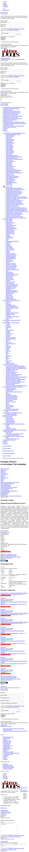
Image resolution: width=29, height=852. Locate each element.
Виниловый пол (16, 113)
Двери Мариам (9, 149)
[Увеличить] (11, 495)
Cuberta (7, 251)
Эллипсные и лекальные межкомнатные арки (16, 385)
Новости (5, 4)
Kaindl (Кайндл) (9, 226)
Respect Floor (9, 360)
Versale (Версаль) (10, 261)
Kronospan (8, 326)
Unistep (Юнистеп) (10, 232)
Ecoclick (8, 332)
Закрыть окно (4, 47)
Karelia (7, 302)
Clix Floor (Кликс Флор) (11, 267)
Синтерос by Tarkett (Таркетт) (13, 316)
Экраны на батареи (10, 384)
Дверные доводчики (10, 388)
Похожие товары (4, 491)
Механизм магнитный (11, 395)
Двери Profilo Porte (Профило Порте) (14, 159)
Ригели (7, 404)
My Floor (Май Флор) (11, 258)
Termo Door (15, 195)
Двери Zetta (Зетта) (20, 189)
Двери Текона (9, 185)
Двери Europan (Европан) (12, 157)
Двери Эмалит (9, 141)
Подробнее (3, 598)
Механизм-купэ (9, 400)
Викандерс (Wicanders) (11, 428)
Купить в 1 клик (13, 554)
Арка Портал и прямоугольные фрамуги (15, 365)
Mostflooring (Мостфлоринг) (12, 274)
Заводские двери (19, 216)
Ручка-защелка (9, 405)
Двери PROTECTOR (22, 210)
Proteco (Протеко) (10, 230)
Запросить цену (12, 849)
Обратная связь (4, 810)
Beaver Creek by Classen (11, 265)
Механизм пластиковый (11, 398)
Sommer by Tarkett (10, 231)
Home (7, 270)
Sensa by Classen (9, 296)
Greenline (8, 310)
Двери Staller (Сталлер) (23, 211)
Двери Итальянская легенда (12, 171)
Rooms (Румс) (9, 295)
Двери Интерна (9, 148)
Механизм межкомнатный (12, 396)
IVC (7, 359)
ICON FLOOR (9, 333)
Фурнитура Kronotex (10, 421)
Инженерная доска (17, 118)
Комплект (3, 484)
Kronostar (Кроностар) (11, 227)
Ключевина (8, 394)
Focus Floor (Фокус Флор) (12, 306)
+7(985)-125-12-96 (5, 59)
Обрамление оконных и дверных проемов (15, 379)
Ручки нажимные (10, 406)
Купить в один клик (15, 836)
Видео (2, 494)
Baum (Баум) (9, 301)
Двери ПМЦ (9, 183)
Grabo (7, 349)
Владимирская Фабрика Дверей (13, 134)
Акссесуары (13, 127)
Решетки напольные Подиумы (13, 383)
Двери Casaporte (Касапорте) (12, 176)
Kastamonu (8, 289)
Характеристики (4, 487)
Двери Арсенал (9, 160)
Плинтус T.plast (9, 420)
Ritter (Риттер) (9, 277)
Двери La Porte (9, 167)
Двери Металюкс (19, 214)
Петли (7, 402)
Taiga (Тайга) (9, 259)
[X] (7, 561)
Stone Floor (8, 346)
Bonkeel (8, 238)
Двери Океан (9, 162)
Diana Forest (8, 309)
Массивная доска (16, 112)
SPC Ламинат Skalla (10, 337)
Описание (3, 486)
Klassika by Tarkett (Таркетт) (12, 307)
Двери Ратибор (17, 201)
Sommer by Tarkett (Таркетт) (12, 312)
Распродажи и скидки (8, 766)
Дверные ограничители (11, 389)
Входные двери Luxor (22, 209)
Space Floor (8, 327)
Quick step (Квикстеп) (11, 263)
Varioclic (8, 243)
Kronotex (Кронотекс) (11, 257)
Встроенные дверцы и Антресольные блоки (16, 368)
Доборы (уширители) (11, 373)
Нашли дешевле (12, 555)
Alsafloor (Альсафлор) (11, 264)
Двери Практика (10, 140)
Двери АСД (15, 205)
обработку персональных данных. (16, 28)
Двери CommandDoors (23, 198)
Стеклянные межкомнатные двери (11, 753)
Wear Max (8, 347)
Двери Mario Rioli (10, 178)
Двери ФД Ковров (10, 151)
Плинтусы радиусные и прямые (13, 380)
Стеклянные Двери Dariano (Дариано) (14, 433)
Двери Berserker (18, 188)
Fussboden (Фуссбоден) (11, 286)
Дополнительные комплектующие (14, 391)
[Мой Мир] (5, 561)
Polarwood (8, 311)
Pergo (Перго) (9, 294)
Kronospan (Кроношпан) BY (12, 241)
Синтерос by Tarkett (10, 281)
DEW (7, 357)
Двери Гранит (17, 190)
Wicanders (8, 427)
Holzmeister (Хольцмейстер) (12, 269)
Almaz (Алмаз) (9, 247)
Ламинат (11, 109)
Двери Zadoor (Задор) (11, 180)
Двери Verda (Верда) (10, 168)
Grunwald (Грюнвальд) (11, 225)
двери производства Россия (12, 438)
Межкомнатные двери (20, 107)
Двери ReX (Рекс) (20, 204)
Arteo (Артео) (9, 221)
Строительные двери (19, 125)
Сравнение (10, 599)
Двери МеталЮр (19, 191)
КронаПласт (9, 356)
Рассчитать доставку (16, 556)
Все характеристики (5, 532)
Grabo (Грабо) (9, 317)
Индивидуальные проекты (12, 375)
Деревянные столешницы (12, 372)
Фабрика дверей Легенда (11, 155)
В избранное (3, 600)
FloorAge (8, 325)
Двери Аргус (16, 199)
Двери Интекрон (19, 200)
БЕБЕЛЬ (8, 262)
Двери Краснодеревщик (11, 182)
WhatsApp (7, 58)
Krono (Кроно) (9, 272)
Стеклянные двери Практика (12, 435)
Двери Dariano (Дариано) (11, 177)
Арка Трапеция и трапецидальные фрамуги (16, 367)
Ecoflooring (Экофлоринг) (12, 285)
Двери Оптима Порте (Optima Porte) (14, 172)
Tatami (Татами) (9, 298)
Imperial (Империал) (10, 288)
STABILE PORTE (10, 143)
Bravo (7, 411)
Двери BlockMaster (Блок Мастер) (13, 156)
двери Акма (8, 432)
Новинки (5, 763)
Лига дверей (9, 154)
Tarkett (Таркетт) (9, 278)
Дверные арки (14, 117)
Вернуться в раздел (5, 482)
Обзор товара (4, 483)
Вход (4, 9)
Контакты (5, 6)
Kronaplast (8, 335)
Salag (7, 352)
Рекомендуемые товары (8, 767)
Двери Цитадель (18, 203)
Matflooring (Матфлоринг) (12, 291)
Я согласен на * (13, 835)
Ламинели (8, 280)
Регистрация (6, 10)
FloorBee (8, 252)
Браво (7, 437)
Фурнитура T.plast (10, 422)
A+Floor (8, 323)
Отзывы (2, 489)
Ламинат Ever (9, 246)
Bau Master (8, 236)
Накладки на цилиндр (11, 401)
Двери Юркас (9, 165)
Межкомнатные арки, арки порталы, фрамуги (16, 377)
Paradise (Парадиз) (10, 275)
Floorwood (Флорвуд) (11, 268)
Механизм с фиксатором (11, 399)
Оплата (5, 129)
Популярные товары (8, 765)
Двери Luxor (9, 144)
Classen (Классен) (10, 249)
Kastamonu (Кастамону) (11, 254)
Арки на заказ (14, 114)
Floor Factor (8, 342)
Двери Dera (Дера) (10, 135)
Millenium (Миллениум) (11, 228)
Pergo (7, 344)
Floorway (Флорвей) (10, 253)
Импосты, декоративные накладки (14, 374)
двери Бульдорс (18, 212)
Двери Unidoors (9, 145)
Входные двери (15, 108)
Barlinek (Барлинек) (10, 314)
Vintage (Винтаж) (10, 279)
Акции (4, 2)
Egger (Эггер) (9, 223)
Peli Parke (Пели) (10, 293)
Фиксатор (8, 407)
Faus (7, 240)
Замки (7, 393)
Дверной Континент (21, 207)
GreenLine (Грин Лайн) (11, 414)
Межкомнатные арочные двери (13, 378)
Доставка (5, 5)
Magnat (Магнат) (10, 273)
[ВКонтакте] (1, 561)
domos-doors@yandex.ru (24, 791)
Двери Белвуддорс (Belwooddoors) (14, 170)
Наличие (3, 492)
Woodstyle (8, 244)
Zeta (7, 354)
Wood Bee (8, 315)
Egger (7, 341)
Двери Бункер (17, 194)
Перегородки (14, 119)
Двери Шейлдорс (10, 152)
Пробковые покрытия (20, 122)
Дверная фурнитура (18, 116)
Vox (7, 328)
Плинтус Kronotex (10, 418)
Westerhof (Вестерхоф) (11, 299)
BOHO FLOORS (10, 237)
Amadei (7, 235)
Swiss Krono (8, 242)
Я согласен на (13, 28)
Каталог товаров (4, 103)
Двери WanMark (9, 146)
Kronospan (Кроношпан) (11, 290)
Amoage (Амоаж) (10, 283)
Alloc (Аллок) (9, 220)
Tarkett (7, 319)
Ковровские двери (10, 175)
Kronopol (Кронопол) (11, 256)
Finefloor (8, 358)
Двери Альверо (9, 136)
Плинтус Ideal (9, 417)
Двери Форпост (18, 193)
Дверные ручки (9, 390)
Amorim (8, 425)
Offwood (8, 336)
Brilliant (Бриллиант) (10, 222)
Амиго (7, 321)
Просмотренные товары (6, 726)
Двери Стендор (9, 173)
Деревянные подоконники (12, 369)
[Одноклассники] (3, 561)
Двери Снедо (16, 206)
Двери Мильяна (9, 150)
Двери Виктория (10, 181)
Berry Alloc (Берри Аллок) (12, 284)
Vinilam (7, 362)
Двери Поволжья (10, 139)
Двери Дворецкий (10, 161)
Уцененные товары (7, 768)
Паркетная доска (16, 111)
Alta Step (8, 339)
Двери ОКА (8, 138)
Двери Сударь (17, 215)
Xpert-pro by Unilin (10, 233)
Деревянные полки (10, 370)
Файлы (2, 493)
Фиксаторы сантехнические (12, 409)
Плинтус (11, 120)
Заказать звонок (4, 12)
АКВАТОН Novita (10, 363)
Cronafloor (8, 331)
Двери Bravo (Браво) (10, 166)
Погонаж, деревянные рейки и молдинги (15, 381)
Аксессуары (3, 488)
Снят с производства (6, 551)
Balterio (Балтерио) (10, 248)
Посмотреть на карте (5, 805)
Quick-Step (8, 351)
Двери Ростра (9, 164)
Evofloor (8, 348)
